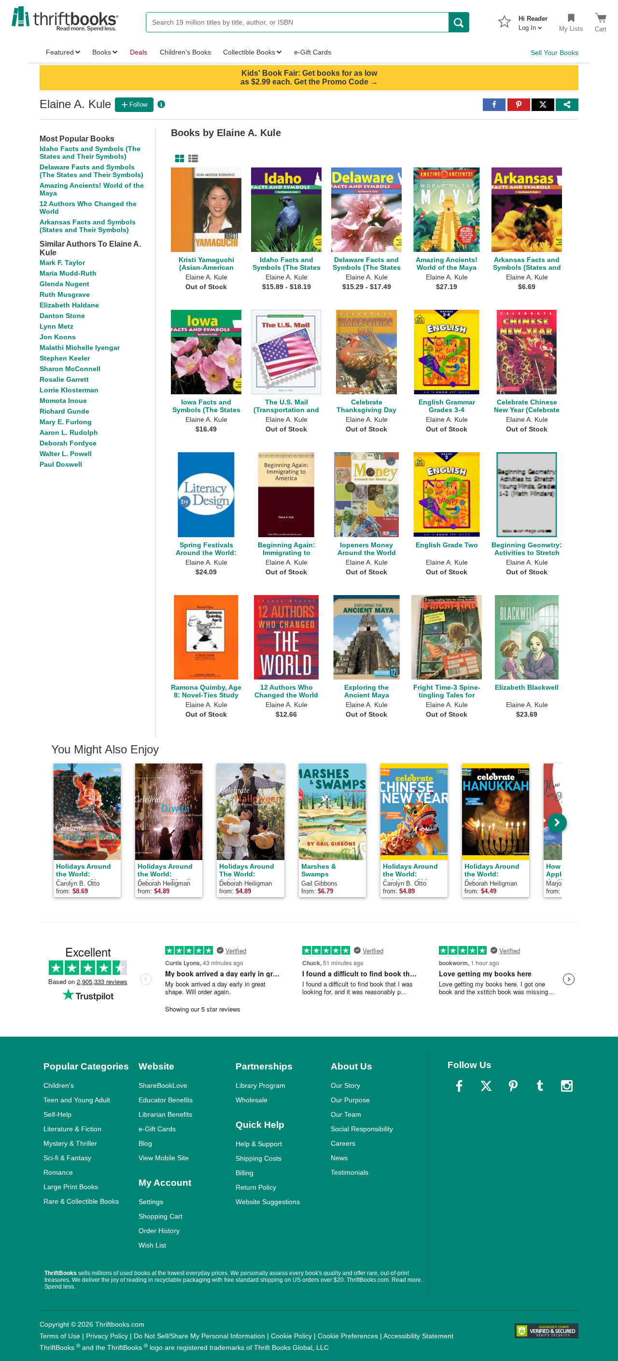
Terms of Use (60, 1336)
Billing (244, 1173)
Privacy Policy (107, 1336)
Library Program (260, 1085)
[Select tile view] (191, 158)
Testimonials (349, 1172)
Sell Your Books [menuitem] (554, 52)
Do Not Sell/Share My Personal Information (199, 1336)
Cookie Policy (291, 1336)
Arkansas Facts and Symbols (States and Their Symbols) (88, 226)
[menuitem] (533, 20)
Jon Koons (58, 337)
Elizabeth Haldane (69, 305)
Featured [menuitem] (60, 52)
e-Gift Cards (157, 1129)
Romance (58, 1172)
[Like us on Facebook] (459, 1085)
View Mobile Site (164, 1158)
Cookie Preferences (348, 1336)
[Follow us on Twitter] (486, 1085)
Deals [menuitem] (138, 52)
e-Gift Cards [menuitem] (312, 52)
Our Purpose (350, 1100)
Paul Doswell (61, 464)
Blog (145, 1143)
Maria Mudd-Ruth (68, 273)
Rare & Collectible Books (81, 1201)
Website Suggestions (268, 1202)
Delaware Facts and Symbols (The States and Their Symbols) (91, 171)
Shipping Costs (258, 1158)
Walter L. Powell (66, 454)
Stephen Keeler (65, 358)
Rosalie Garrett (64, 379)
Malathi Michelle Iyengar (80, 347)
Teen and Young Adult (76, 1100)
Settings (151, 1202)
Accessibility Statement (418, 1336)
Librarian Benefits (165, 1114)
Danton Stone (62, 315)
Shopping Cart (161, 1216)
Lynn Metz (56, 326)
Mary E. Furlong (66, 422)
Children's (58, 1085)
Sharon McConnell (70, 369)
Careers (343, 1143)
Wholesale (251, 1100)
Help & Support (259, 1144)
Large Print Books (70, 1187)
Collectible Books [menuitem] (249, 52)
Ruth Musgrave (65, 294)
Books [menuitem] (101, 52)
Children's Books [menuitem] (185, 52)
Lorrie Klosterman (69, 390)
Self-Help (57, 1114)
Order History (159, 1231)
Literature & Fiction (72, 1129)
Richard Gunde (64, 411)
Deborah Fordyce (68, 443)
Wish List (152, 1245)
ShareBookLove (163, 1085)
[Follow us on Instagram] (566, 1085)
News (339, 1158)
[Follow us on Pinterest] (513, 1085)
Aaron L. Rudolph (69, 432)
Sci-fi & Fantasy (67, 1158)
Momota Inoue (63, 400)
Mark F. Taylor (62, 262)
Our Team (346, 1114)
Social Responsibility (362, 1129)
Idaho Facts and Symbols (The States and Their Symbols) (90, 152)
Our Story (345, 1085)
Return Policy (256, 1187)
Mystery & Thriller (70, 1143)
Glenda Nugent (64, 284)
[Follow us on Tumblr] (539, 1085)
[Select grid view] (177, 158)
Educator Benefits (166, 1100)
